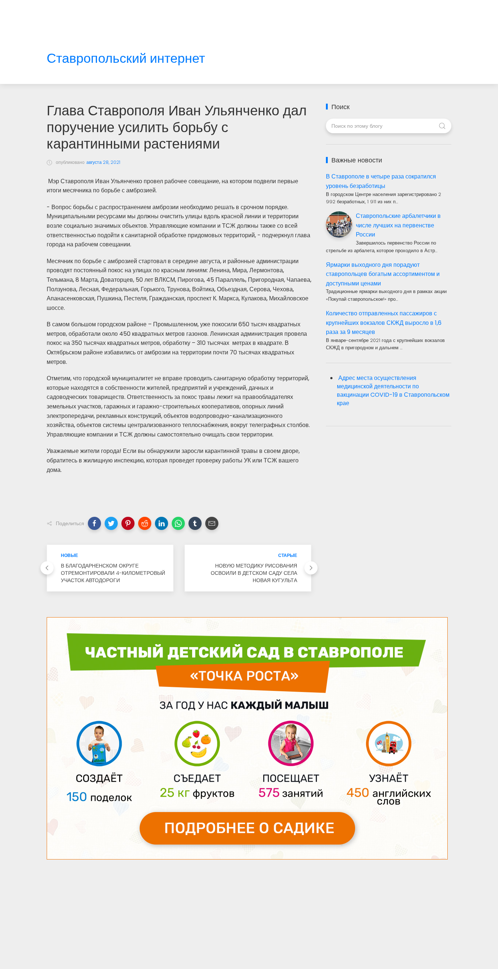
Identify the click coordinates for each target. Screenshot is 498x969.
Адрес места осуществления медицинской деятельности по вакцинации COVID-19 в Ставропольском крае (393, 390)
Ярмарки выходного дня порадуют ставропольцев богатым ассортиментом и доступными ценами (383, 274)
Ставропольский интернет (126, 58)
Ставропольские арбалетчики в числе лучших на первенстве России (398, 225)
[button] (94, 523)
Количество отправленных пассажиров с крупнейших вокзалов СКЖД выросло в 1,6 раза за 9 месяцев (383, 322)
